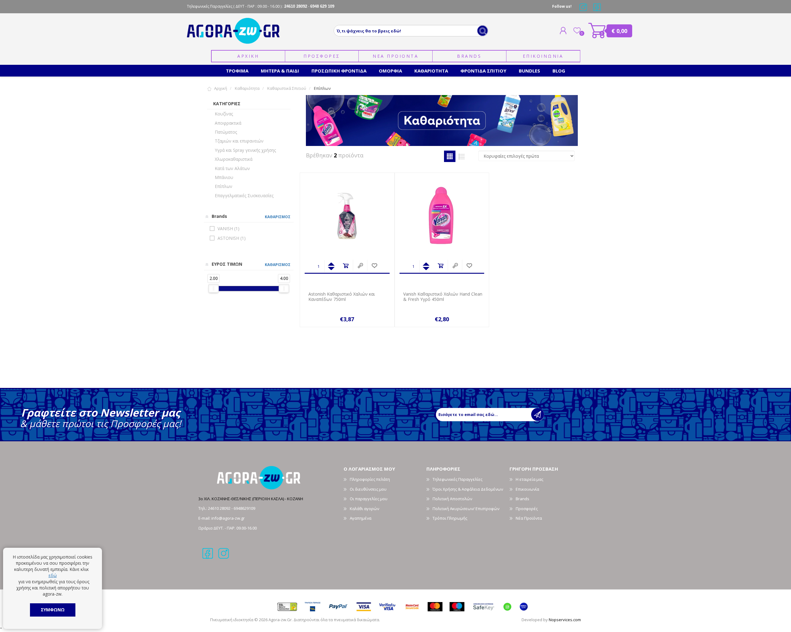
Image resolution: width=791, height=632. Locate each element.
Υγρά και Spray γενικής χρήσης (245, 150)
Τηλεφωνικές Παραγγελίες (457, 479)
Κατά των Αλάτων (232, 168)
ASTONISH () (232, 238)
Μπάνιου (224, 177)
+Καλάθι (345, 266)
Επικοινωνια (543, 56)
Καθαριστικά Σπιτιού (286, 88)
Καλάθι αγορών (597, 30)
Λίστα (461, 156)
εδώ (53, 575)
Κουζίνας (224, 114)
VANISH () (228, 228)
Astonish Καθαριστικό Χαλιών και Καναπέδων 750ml (341, 297)
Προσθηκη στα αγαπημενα (374, 266)
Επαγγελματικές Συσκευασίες (244, 195)
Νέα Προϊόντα (529, 518)
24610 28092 (219, 508)
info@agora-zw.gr (228, 518)
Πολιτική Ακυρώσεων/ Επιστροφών (466, 508)
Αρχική (220, 88)
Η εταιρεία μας (529, 479)
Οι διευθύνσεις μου (368, 489)
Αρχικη (248, 56)
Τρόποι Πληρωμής (450, 518)
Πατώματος (226, 132)
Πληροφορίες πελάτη (370, 479)
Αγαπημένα (360, 518)
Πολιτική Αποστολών (452, 498)
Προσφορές (527, 508)
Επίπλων (223, 186)
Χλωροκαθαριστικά (233, 159)
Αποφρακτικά (228, 123)
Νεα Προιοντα (395, 56)
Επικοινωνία (527, 489)
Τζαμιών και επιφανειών (239, 141)
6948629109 (244, 508)
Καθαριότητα (247, 88)
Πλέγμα (449, 156)
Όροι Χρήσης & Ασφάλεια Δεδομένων (468, 489)
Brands (469, 56)
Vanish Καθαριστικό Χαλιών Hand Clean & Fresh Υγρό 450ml (442, 297)
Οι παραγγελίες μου (368, 498)
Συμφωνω (53, 610)
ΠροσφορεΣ (321, 56)
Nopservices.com (565, 619)
